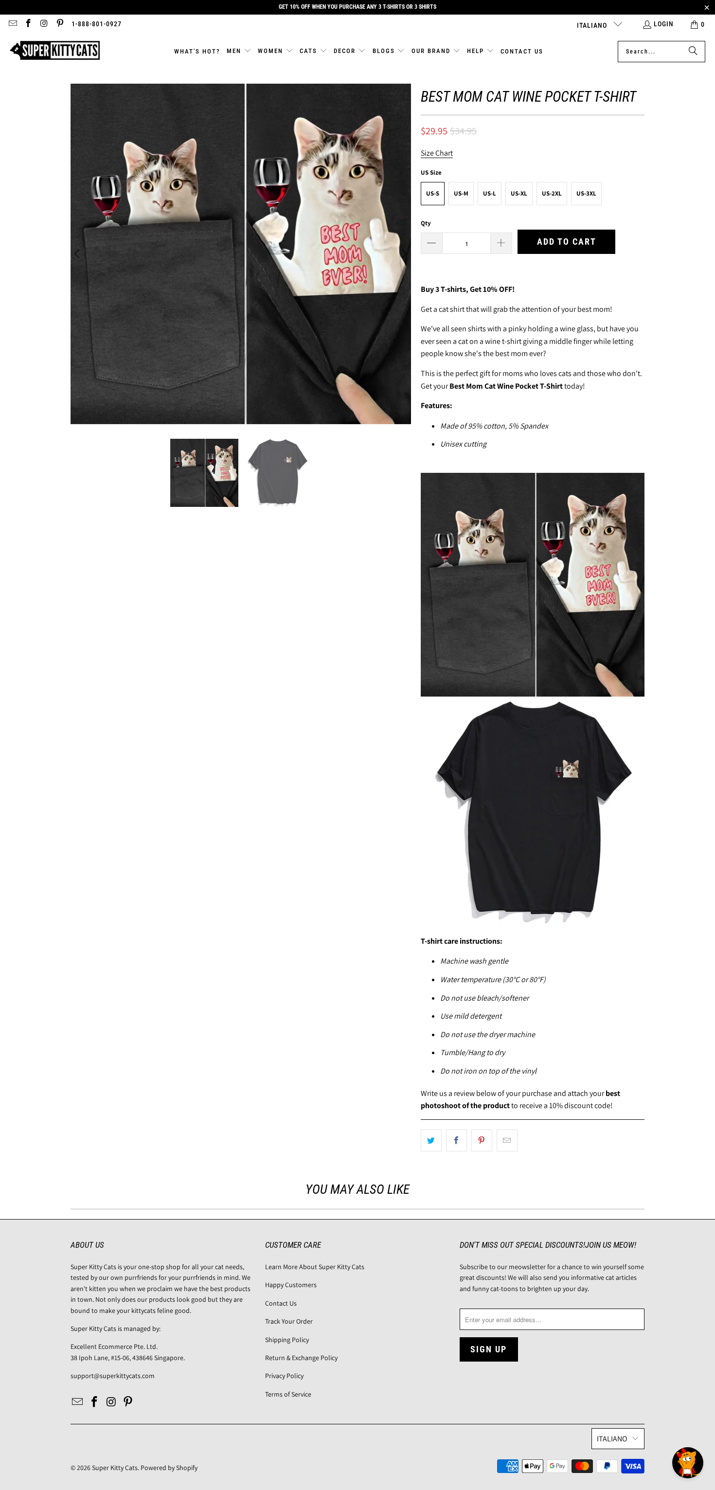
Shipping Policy (287, 1339)
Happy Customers (291, 1284)
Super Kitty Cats (115, 1467)
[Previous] (78, 254)
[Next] (403, 254)
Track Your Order (289, 1321)
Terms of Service (288, 1394)
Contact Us (281, 1303)
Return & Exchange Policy (301, 1357)
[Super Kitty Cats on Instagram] (44, 24)
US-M (461, 193)
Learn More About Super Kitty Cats (314, 1266)
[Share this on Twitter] (431, 1141)
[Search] (693, 51)
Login (664, 24)
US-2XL (552, 193)
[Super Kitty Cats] (55, 51)
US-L (489, 193)
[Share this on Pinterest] (481, 1141)
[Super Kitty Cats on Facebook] (28, 24)
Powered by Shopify (169, 1467)
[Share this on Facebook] (456, 1141)
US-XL (519, 193)
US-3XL (586, 193)
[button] (239, 51)
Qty (426, 223)
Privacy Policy (284, 1375)
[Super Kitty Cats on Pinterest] (60, 24)
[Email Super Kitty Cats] (12, 24)
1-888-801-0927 (97, 24)
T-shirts (453, 289)
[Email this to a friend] (507, 1141)
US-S (432, 193)
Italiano (593, 25)
